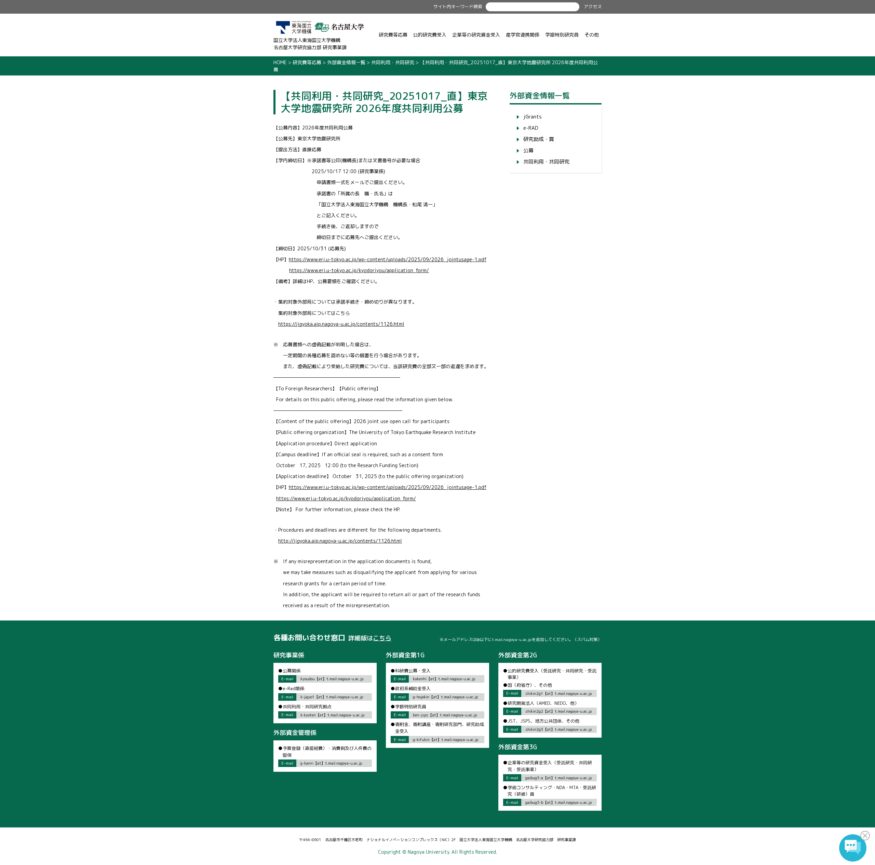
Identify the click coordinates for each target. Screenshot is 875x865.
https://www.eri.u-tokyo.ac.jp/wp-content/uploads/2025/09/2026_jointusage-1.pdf (387, 259)
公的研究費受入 (429, 34)
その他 (591, 34)
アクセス (593, 6)
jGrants (532, 116)
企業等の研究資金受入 (476, 34)
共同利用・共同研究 (546, 161)
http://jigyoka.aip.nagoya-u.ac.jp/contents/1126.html (340, 541)
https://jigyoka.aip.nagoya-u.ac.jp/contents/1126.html (341, 324)
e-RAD (530, 127)
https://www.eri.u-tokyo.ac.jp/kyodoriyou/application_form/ (359, 270)
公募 (528, 150)
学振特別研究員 (562, 34)
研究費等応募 (393, 34)
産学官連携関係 (522, 34)
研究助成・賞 (538, 139)
